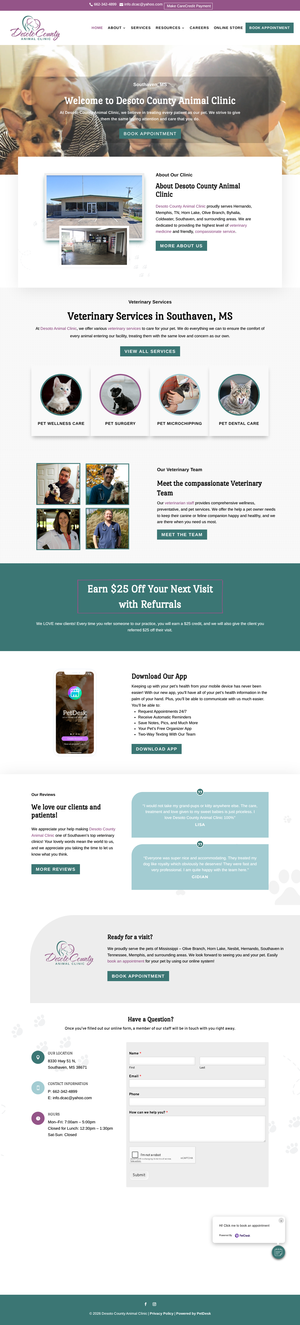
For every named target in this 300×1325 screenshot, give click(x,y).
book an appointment (125, 961)
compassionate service (215, 231)
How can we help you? (148, 1112)
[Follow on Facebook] (145, 1304)
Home (97, 28)
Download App (156, 749)
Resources (168, 28)
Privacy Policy (161, 1313)
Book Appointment (269, 28)
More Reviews (56, 869)
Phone (134, 1094)
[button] (278, 1252)
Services (141, 28)
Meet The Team (182, 534)
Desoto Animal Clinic (58, 328)
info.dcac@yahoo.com (72, 1098)
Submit (139, 1175)
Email (135, 1076)
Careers (199, 28)
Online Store (228, 28)
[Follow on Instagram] (154, 1304)
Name (135, 1053)
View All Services (150, 351)
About (115, 28)
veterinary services (124, 328)
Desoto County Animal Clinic (92, 112)
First (132, 1068)
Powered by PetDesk (193, 1313)
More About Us (181, 245)
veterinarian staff (179, 503)
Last (202, 1068)
